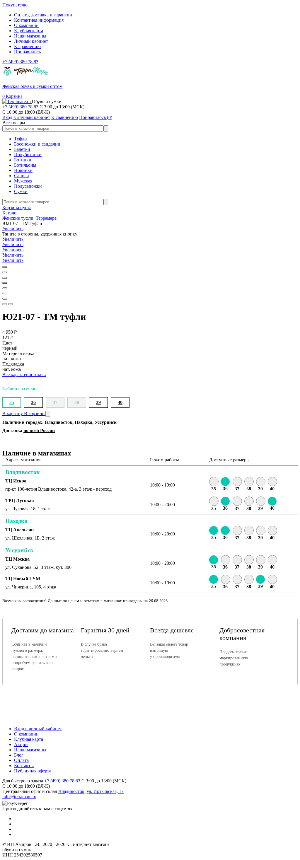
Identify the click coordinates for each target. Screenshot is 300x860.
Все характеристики (24, 374)
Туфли (20, 138)
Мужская (23, 180)
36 (33, 402)
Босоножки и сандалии (37, 143)
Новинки (23, 170)
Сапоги (21, 175)
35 (11, 402)
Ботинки (22, 159)
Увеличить (12, 228)
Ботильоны (25, 165)
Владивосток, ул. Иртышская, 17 (91, 791)
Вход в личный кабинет (38, 728)
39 (98, 402)
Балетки (22, 149)
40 (120, 402)
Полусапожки (28, 186)
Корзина (12, 96)
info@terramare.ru (19, 796)
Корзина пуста (16, 207)
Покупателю (15, 4)
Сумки (21, 191)
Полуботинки (28, 154)
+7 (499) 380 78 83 (20, 61)
